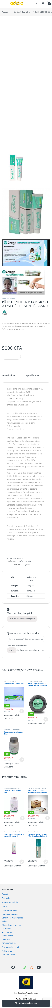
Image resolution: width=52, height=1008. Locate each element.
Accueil (5, 12)
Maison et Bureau (41, 788)
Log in (11, 650)
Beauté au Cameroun (35, 681)
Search (37, 3)
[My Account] (42, 3)
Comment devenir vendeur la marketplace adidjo (12, 917)
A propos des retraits (11, 947)
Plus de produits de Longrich (22, 618)
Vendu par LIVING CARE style (11, 716)
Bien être (7, 730)
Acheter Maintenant (28, 1003)
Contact (5, 906)
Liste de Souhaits (9, 910)
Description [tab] (8, 375)
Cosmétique (8, 832)
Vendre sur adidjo (10, 902)
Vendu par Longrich (15, 558)
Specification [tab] (33, 375)
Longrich (26, 564)
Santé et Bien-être (22, 12)
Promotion (6, 898)
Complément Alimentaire (11, 730)
